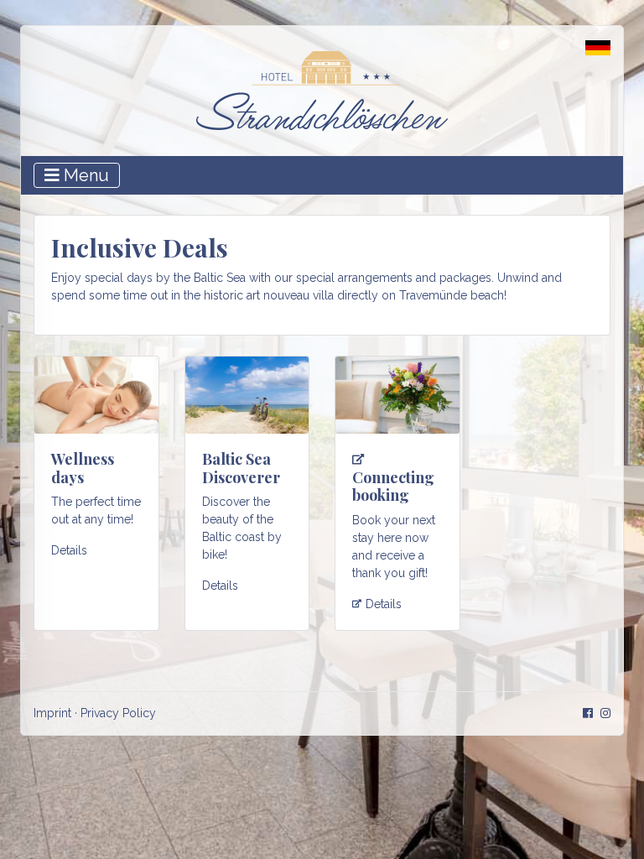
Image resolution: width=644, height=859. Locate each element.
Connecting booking (393, 486)
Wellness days (82, 468)
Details (69, 550)
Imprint (52, 713)
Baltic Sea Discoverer (241, 468)
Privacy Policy (118, 713)
